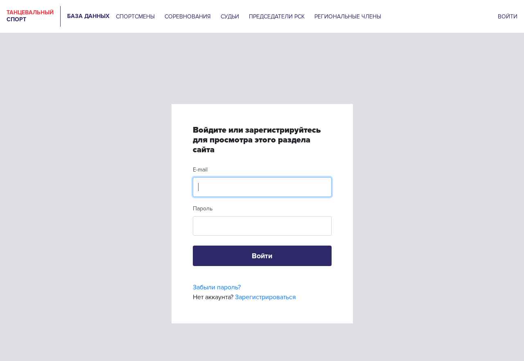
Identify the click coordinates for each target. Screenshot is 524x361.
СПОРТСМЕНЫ (135, 16)
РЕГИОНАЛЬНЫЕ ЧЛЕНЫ (347, 16)
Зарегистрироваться (265, 297)
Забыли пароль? (217, 287)
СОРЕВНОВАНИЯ (188, 16)
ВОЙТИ (507, 16)
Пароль (202, 208)
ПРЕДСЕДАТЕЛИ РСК (277, 16)
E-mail (200, 169)
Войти (262, 255)
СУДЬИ (230, 16)
